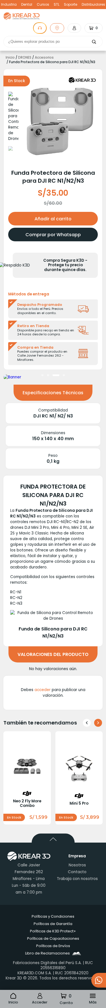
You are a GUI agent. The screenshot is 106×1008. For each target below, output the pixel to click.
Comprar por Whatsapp (53, 234)
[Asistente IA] (40, 28)
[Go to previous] (87, 723)
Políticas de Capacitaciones (53, 938)
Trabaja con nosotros (77, 878)
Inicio (10, 57)
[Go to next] (98, 723)
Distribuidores (93, 4)
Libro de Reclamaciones (47, 953)
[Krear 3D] (82, 80)
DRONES (24, 57)
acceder (42, 689)
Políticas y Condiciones (53, 916)
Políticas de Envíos (53, 945)
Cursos (43, 4)
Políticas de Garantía (53, 923)
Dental (26, 4)
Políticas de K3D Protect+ (53, 931)
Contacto (77, 872)
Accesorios (44, 57)
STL (56, 4)
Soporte (70, 4)
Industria (9, 4)
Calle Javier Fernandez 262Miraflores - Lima (29, 871)
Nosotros (77, 865)
